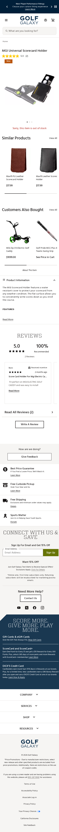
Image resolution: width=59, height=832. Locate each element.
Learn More (15, 475)
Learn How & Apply (16, 677)
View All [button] (53, 138)
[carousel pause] (56, 6)
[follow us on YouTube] (19, 608)
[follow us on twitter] (27, 608)
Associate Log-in (29, 797)
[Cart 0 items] (52, 20)
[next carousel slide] (52, 6)
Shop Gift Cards (34, 640)
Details (13, 506)
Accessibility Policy (29, 790)
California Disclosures (29, 818)
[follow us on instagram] (42, 608)
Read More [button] (8, 319)
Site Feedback (29, 825)
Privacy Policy (30, 804)
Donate (13, 522)
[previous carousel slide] (7, 6)
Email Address (11, 549)
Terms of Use (29, 784)
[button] (29, 424)
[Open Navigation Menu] (6, 20)
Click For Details (38, 569)
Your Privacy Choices (27, 811)
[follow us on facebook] (35, 608)
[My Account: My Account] (45, 20)
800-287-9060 (33, 777)
